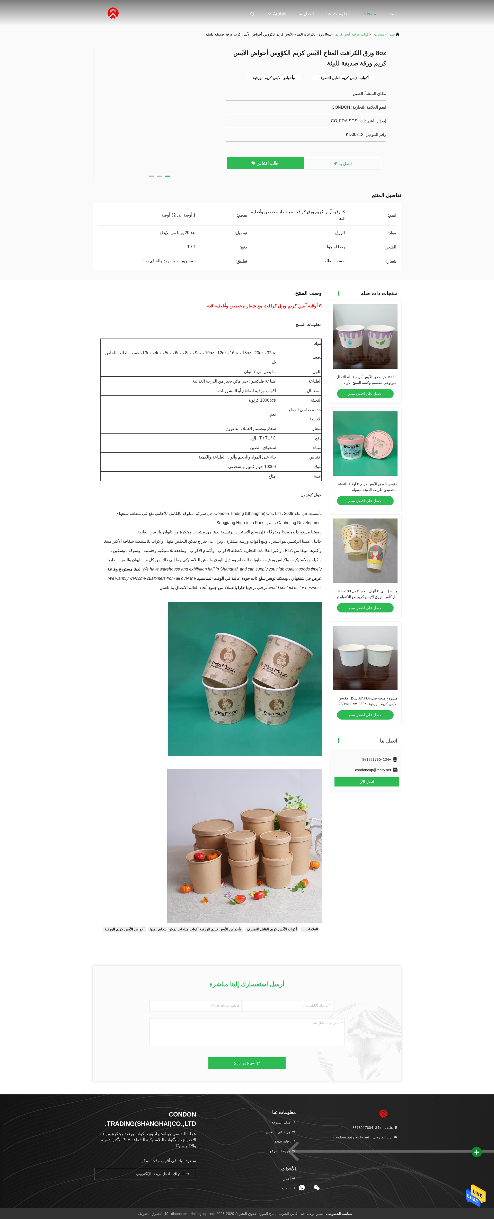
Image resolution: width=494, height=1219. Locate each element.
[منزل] (113, 13)
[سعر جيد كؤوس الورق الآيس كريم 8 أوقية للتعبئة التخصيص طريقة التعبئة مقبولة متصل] (365, 443)
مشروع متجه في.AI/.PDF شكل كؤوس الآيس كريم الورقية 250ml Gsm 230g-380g (368, 704)
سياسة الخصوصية (338, 1214)
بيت (392, 13)
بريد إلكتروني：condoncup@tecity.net (363, 1137)
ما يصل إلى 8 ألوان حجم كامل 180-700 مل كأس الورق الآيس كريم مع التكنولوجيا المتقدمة (367, 596)
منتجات (369, 13)
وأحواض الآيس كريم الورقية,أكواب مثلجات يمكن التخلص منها (196, 929)
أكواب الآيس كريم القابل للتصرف (272, 929)
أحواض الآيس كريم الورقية (124, 929)
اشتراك (179, 1174)
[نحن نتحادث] (317, 1187)
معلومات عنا (338, 13)
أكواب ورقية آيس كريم (352, 34)
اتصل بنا (306, 13)
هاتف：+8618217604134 (373, 1128)
